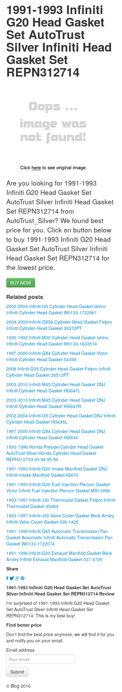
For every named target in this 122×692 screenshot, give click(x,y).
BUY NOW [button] (20, 283)
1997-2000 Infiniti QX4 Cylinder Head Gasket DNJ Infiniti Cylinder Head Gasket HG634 (55, 434)
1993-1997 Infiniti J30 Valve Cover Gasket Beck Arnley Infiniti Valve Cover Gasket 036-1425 (60, 518)
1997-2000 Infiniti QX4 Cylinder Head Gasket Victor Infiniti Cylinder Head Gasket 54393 (57, 356)
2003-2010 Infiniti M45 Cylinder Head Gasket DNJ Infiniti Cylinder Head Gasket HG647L (55, 387)
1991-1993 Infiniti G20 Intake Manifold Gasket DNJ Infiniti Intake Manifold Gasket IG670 (56, 471)
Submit (17, 672)
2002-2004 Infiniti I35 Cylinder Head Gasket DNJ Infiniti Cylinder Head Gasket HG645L (60, 418)
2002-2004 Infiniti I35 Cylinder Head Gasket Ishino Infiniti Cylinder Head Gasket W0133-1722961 (56, 309)
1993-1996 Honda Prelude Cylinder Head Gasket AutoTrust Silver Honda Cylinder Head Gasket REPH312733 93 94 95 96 (55, 453)
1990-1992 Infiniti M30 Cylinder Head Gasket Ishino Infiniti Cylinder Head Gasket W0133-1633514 (57, 340)
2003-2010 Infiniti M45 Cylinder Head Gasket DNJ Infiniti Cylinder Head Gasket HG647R (55, 403)
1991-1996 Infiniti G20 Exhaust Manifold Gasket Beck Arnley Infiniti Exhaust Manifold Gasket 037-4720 (59, 556)
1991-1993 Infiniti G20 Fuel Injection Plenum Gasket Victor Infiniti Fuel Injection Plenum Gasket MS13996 (58, 487)
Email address (20, 650)
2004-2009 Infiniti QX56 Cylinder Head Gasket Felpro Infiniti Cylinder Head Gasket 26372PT (59, 325)
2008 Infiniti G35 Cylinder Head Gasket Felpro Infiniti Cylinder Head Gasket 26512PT (58, 372)
